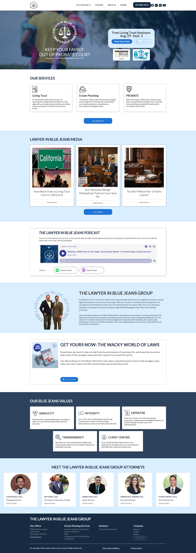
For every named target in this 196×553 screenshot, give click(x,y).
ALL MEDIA (98, 212)
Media (123, 5)
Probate (99, 5)
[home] (34, 5)
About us (112, 5)
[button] (83, 5)
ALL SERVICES (98, 121)
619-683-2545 (141, 5)
